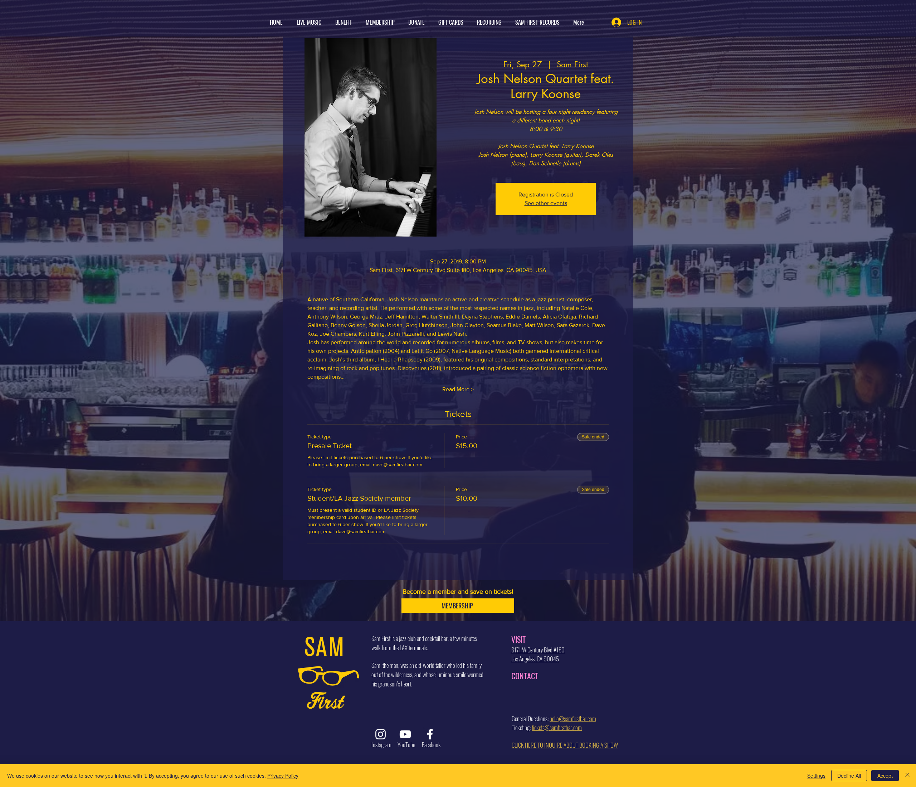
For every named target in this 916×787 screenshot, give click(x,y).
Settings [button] (816, 775)
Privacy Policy (282, 775)
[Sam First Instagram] (381, 734)
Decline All (849, 775)
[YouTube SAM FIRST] (405, 734)
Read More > (458, 389)
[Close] (907, 775)
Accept (885, 775)
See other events (546, 203)
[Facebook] (430, 734)
